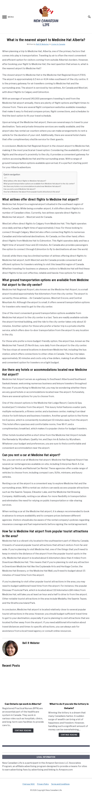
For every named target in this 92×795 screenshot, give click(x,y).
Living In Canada (58, 44)
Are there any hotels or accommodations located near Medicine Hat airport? (32, 186)
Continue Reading (23, 730)
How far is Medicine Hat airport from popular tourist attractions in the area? (31, 192)
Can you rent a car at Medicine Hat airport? (19, 189)
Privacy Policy (43, 784)
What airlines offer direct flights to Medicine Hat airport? (24, 181)
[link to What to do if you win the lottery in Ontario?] (69, 685)
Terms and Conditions (60, 784)
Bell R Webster (42, 44)
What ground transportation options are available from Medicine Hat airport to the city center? (39, 184)
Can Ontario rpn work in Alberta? (23, 704)
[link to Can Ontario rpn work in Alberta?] (23, 685)
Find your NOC (29, 784)
